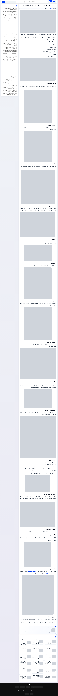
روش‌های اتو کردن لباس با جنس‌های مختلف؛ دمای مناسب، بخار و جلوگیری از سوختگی (10, 91)
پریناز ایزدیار (48, 573)
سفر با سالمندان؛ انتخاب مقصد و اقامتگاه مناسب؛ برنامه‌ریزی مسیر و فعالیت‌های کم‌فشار (10, 80)
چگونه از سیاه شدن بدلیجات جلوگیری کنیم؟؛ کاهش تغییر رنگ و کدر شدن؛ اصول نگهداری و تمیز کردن (10, 60)
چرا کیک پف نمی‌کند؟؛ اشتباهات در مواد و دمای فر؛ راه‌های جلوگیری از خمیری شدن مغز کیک (10, 31)
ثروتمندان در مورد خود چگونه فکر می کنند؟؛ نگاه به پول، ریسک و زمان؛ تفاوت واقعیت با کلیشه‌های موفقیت (10, 44)
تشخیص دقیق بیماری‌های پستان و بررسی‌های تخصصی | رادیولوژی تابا (11, 9)
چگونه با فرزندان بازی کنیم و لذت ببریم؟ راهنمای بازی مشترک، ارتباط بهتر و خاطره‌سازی (10, 88)
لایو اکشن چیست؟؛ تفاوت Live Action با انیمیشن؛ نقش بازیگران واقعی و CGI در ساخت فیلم (10, 48)
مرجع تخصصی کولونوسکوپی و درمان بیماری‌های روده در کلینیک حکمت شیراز (10, 37)
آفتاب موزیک (22, 687)
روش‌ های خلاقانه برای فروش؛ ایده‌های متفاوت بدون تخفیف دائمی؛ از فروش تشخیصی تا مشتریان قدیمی (10, 15)
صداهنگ (17, 687)
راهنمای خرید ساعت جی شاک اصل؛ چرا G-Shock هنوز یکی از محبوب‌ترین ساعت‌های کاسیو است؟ (10, 83)
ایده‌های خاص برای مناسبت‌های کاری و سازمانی (10, 85)
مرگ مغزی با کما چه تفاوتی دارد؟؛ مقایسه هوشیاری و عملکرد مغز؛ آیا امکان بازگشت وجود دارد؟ (10, 74)
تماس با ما (26, 694)
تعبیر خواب (28, 687)
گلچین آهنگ (33, 687)
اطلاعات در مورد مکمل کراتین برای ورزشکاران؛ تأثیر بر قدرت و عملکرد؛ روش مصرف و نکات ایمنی (10, 25)
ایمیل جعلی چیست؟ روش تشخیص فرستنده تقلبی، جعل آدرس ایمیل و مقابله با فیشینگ (10, 94)
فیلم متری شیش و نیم (32, 571)
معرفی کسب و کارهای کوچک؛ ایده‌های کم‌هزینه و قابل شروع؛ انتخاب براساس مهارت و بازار (10, 12)
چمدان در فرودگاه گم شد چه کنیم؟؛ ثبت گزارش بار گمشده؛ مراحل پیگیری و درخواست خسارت (10, 34)
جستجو (3, 1)
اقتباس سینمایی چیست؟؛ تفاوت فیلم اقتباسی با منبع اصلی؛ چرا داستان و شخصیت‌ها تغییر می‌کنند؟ (10, 51)
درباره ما (31, 694)
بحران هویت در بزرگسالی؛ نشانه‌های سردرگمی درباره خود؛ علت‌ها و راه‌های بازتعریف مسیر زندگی (10, 77)
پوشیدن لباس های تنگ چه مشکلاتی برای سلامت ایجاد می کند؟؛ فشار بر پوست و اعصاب (10, 71)
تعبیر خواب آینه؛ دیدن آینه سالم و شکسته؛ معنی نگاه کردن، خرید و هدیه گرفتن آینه (10, 18)
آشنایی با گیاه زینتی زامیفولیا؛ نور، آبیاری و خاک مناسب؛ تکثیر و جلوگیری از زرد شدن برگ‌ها (11, 57)
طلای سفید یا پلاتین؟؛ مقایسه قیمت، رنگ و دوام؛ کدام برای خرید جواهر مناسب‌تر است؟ (10, 63)
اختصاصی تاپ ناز (49, 8)
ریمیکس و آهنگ (39, 687)
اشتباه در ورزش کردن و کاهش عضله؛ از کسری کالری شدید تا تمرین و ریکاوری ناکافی (10, 28)
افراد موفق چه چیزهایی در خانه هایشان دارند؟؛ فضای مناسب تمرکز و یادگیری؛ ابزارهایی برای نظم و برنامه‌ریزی (10, 40)
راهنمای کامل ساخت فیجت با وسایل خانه (11, 23)
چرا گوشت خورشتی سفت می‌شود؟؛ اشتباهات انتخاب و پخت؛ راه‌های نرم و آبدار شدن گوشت (10, 21)
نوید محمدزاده (53, 573)
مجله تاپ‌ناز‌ (52, 1)
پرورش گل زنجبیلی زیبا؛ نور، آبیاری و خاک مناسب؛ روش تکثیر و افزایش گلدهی (10, 54)
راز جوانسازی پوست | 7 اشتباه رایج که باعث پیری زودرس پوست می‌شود (10, 66)
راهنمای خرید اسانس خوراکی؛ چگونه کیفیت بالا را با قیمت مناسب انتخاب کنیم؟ (10, 68)
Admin (49, 629)
